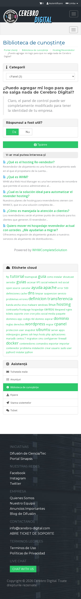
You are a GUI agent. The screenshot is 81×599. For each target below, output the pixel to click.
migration (32, 338)
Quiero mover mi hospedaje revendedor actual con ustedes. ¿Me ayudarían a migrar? (39, 228)
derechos (19, 324)
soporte (18, 313)
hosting (63, 304)
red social (63, 282)
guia (42, 276)
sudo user (66, 348)
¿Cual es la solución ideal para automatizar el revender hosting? (38, 194)
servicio (62, 293)
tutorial (17, 276)
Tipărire (42, 144)
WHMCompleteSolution (49, 250)
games (24, 334)
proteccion (12, 330)
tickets (9, 313)
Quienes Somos (22, 498)
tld (32, 319)
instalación (38, 348)
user (21, 330)
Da (13, 132)
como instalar (54, 277)
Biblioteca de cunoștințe (35, 50)
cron (26, 313)
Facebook (17, 473)
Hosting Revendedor (64, 50)
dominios (11, 319)
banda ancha (13, 305)
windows (43, 305)
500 (66, 288)
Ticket (13, 410)
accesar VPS (33, 282)
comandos (42, 343)
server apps (57, 330)
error (60, 288)
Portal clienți (10, 50)
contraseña (12, 309)
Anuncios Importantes (27, 509)
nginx (69, 309)
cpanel (60, 324)
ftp (7, 277)
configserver (51, 338)
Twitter (15, 483)
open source (13, 288)
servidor (11, 282)
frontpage (25, 309)
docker (12, 343)
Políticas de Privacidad (27, 553)
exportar (54, 343)
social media (48, 313)
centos (49, 309)
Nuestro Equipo (22, 503)
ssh (31, 334)
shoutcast (68, 277)
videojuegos (13, 334)
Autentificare (56, 3)
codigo (27, 319)
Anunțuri (15, 379)
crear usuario (52, 348)
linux (52, 304)
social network (49, 282)
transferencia (60, 298)
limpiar (39, 293)
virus (24, 305)
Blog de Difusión (23, 514)
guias (21, 281)
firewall (62, 338)
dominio (61, 318)
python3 (10, 352)
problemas (12, 299)
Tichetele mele (18, 371)
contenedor (12, 348)
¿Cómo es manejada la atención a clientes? (37, 211)
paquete (60, 313)
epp (19, 319)
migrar (49, 324)
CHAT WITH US (23, 569)
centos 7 (21, 338)
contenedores (27, 343)
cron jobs (35, 313)
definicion (38, 298)
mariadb (11, 338)
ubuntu (43, 329)
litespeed (60, 309)
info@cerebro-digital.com (30, 528)
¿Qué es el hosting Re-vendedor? (30, 162)
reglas (9, 324)
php (48, 334)
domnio (39, 319)
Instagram (18, 478)
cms (40, 338)
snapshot (30, 330)
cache (23, 293)
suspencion (50, 293)
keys (35, 334)
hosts (42, 334)
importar (64, 343)
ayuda (36, 287)
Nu (27, 132)
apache (50, 287)
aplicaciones (58, 334)
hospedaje (37, 309)
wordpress (35, 324)
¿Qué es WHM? (17, 177)
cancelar (25, 288)
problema (25, 348)
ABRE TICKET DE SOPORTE (32, 533)
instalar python (24, 352)
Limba (72, 3)
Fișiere (13, 395)
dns (31, 293)
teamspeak (31, 277)
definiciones (13, 293)
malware (32, 305)
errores (23, 299)
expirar (49, 319)
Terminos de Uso (23, 548)
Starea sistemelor (20, 402)
